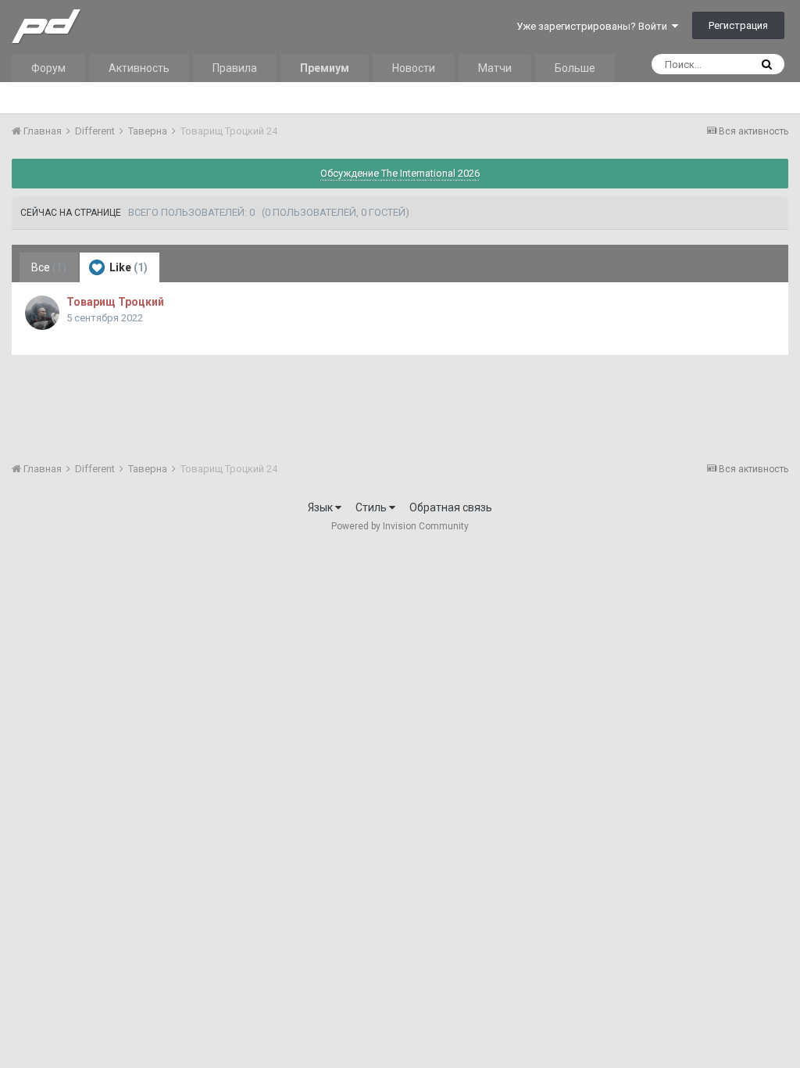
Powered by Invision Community (400, 526)
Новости (413, 68)
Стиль (372, 507)
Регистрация (738, 25)
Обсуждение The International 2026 (400, 173)
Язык (321, 507)
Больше (575, 68)
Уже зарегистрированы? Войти (594, 26)
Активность (139, 68)
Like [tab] (127, 267)
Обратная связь (450, 507)
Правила (234, 68)
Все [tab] (48, 267)
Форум (48, 68)
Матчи (495, 68)
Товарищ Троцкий (115, 302)
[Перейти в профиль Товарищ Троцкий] (42, 313)
